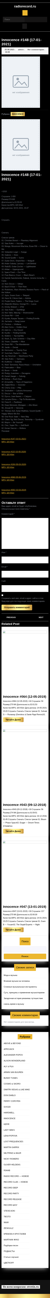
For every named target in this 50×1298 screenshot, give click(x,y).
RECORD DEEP (11, 1188)
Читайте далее (15, 720)
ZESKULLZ (8, 1228)
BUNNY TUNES (11, 1078)
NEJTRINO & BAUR (12, 1153)
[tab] (25, 13)
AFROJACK (9, 1049)
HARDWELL (9, 1113)
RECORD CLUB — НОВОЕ (16, 1182)
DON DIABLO (10, 1095)
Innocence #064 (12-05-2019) (24, 696)
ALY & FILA (8, 1066)
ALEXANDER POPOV (13, 1055)
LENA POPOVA (10, 1136)
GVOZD (7, 1107)
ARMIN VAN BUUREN (13, 1072)
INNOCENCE (18, 114)
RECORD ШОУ (10, 1205)
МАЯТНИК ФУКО (11, 1240)
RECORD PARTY (11, 1193)
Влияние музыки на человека (17, 981)
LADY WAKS (9, 1130)
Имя (4, 552)
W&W (6, 1222)
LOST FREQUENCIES (13, 1141)
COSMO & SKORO (12, 1084)
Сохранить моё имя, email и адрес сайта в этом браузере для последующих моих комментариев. (23, 599)
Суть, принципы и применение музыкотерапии (24, 992)
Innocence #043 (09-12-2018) (24, 805)
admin (21, 50)
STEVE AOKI (9, 1211)
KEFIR (6, 1124)
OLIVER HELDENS (12, 1165)
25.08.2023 (9, 50)
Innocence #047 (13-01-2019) (24, 906)
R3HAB (7, 1170)
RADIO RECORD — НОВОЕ (16, 1176)
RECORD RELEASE (13, 1199)
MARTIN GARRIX (11, 1147)
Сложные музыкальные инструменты (20, 987)
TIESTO (7, 1216)
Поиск (25, 941)
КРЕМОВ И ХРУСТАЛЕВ (15, 1234)
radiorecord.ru (25, 6)
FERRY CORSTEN (12, 1101)
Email (5, 567)
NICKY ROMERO (11, 1159)
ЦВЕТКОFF (9, 1263)
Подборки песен (11, 1245)
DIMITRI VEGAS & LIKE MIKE (17, 1089)
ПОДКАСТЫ (9, 1251)
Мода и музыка (10, 975)
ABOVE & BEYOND (12, 1043)
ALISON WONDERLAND (14, 1061)
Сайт (4, 581)
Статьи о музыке (11, 1257)
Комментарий (8, 514)
